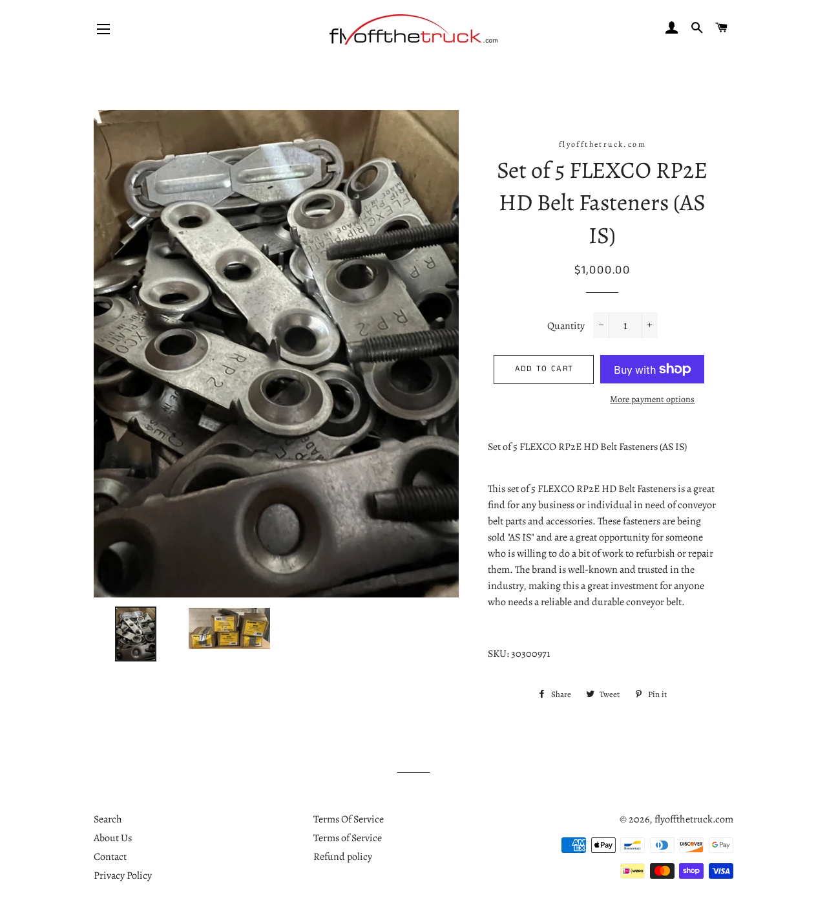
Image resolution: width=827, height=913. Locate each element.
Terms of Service (347, 838)
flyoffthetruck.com (693, 819)
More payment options (652, 399)
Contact (110, 857)
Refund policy (342, 857)
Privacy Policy (123, 875)
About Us (113, 838)
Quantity (566, 326)
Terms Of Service (348, 819)
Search (108, 819)
